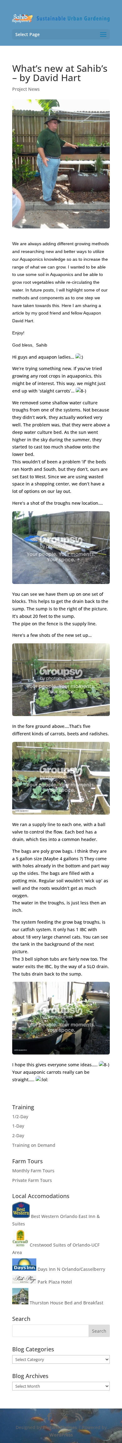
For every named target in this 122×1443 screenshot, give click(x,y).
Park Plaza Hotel (54, 1282)
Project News (26, 89)
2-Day (18, 1135)
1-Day (18, 1126)
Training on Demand (33, 1145)
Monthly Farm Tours (33, 1171)
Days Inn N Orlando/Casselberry (70, 1269)
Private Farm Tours (32, 1180)
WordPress (61, 1435)
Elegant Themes (60, 1427)
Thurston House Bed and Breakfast (65, 1303)
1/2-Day (20, 1116)
